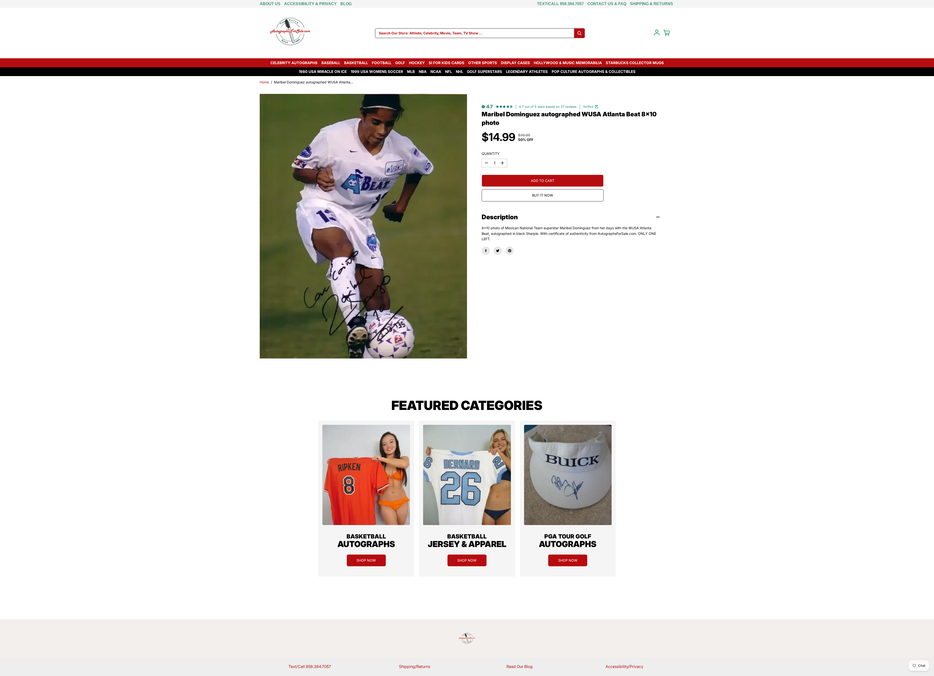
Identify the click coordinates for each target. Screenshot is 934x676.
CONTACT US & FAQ (606, 4)
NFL (448, 71)
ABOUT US (270, 4)
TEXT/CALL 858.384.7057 (560, 4)
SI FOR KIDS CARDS (446, 63)
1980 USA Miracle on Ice (323, 71)
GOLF (400, 63)
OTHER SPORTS (482, 63)
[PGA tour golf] (568, 475)
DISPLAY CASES (515, 63)
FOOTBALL (381, 63)
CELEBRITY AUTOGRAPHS (294, 63)
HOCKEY (417, 63)
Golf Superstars (484, 71)
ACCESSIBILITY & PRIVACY (310, 4)
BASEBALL (330, 63)
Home (264, 82)
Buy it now (542, 195)
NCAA (435, 71)
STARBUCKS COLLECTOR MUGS (635, 63)
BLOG (346, 4)
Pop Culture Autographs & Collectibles (594, 71)
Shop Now (366, 560)
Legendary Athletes (527, 71)
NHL (459, 71)
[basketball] (366, 475)
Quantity (491, 153)
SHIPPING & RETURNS (651, 4)
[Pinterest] (510, 251)
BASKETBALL (356, 63)
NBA (423, 71)
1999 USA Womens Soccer (377, 71)
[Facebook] (486, 251)
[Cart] (666, 32)
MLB (411, 71)
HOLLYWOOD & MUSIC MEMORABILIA (568, 63)
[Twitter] (498, 251)
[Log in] (656, 32)
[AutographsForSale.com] (290, 33)
